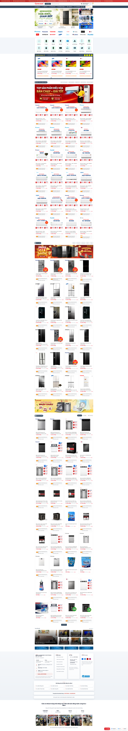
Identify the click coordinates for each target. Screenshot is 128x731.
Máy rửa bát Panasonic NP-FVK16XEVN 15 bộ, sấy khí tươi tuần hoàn (42, 456)
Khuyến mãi (89, 6)
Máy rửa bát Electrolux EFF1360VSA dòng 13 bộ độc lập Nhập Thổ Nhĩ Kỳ (56, 570)
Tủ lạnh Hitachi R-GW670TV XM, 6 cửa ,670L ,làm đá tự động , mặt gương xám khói (41, 298)
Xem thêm (64, 624)
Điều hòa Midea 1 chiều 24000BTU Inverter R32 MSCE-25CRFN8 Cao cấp (71, 186)
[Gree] (75, 34)
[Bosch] (68, 32)
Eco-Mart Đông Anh (40, 685)
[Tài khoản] (90, 4)
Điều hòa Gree (83, 82)
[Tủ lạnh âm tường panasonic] (56, 17)
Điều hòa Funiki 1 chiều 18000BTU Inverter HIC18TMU (56, 232)
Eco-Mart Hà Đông (84, 685)
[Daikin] (37, 32)
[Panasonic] (45, 32)
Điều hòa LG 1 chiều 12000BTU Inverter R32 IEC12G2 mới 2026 (70, 232)
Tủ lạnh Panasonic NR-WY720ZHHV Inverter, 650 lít (41, 274)
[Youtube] (87, 659)
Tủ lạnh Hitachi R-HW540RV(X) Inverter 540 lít (70, 344)
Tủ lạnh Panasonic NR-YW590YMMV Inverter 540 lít (56, 344)
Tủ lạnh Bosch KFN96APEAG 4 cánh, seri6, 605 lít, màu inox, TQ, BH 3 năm (42, 367)
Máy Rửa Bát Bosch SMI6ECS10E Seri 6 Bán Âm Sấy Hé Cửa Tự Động (71, 479)
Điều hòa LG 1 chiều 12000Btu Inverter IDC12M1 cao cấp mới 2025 (86, 141)
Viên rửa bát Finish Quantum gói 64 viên (71, 570)
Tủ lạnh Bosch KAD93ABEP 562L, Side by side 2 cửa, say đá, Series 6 (86, 321)
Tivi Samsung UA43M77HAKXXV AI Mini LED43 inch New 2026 (42, 72)
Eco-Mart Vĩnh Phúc (69, 685)
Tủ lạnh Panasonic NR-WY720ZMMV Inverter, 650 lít (56, 274)
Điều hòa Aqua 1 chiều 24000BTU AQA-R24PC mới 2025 (85, 186)
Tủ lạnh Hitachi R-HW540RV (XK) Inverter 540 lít (85, 344)
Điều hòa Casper (90, 82)
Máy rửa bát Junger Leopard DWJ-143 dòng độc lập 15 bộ (71, 616)
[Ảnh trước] (37, 720)
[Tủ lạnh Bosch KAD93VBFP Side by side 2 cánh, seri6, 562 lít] (41, 312)
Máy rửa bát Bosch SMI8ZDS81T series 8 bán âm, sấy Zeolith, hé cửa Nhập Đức (86, 479)
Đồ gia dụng (40, 415)
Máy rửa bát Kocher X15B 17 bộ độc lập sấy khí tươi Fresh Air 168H (42, 547)
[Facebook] (82, 659)
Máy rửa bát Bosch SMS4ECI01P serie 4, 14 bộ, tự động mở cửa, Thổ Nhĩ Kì (56, 479)
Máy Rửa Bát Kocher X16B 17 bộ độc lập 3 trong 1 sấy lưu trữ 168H (71, 501)
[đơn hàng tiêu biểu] (86, 12)
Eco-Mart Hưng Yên (54, 688)
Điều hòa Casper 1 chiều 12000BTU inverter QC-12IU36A (86, 164)
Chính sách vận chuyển (60, 659)
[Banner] (64, 406)
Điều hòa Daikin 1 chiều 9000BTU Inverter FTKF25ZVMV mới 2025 (41, 141)
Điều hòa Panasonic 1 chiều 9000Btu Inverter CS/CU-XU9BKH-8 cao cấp (71, 209)
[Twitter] (85, 659)
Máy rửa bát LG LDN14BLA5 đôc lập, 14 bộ (85, 456)
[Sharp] (52, 34)
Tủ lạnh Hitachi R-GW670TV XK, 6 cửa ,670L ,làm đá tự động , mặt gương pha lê (85, 274)
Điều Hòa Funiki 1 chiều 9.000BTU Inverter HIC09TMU (56, 164)
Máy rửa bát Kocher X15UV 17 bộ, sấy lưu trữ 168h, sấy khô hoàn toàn (71, 456)
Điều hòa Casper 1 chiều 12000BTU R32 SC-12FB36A (71, 164)
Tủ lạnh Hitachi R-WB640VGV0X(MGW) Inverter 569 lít (71, 390)
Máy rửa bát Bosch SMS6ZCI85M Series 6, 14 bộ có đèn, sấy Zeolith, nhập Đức (56, 593)
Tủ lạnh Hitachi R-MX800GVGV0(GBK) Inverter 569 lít (42, 344)
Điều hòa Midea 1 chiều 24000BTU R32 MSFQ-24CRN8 (56, 186)
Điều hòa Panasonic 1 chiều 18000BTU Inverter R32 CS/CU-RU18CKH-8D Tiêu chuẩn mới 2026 (56, 119)
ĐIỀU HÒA (38, 6)
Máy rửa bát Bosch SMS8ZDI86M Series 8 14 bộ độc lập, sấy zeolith (71, 433)
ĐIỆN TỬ (45, 6)
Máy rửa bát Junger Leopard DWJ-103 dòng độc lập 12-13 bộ (86, 616)
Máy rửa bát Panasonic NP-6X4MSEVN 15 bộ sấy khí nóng (56, 433)
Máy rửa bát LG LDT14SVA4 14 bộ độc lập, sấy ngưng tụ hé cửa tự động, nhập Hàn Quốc (71, 593)
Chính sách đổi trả (59, 661)
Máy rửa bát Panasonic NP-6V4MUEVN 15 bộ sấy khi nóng (41, 433)
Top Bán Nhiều (40, 55)
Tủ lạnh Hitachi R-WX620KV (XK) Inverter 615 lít (85, 298)
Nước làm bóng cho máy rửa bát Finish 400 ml (41, 593)
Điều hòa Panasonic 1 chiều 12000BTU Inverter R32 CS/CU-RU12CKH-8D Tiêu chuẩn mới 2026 (71, 119)
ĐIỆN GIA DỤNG (62, 6)
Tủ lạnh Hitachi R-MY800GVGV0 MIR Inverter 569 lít (71, 321)
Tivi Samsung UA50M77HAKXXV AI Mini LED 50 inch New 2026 (56, 72)
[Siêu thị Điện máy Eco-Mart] (39, 3)
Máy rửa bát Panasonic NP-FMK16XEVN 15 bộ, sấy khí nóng (85, 433)
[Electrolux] (83, 34)
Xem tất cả (91, 628)
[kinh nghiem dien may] (86, 19)
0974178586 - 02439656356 (69, 693)
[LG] (90, 32)
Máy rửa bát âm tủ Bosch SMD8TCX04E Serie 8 (55, 456)
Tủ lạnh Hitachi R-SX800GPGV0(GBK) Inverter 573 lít (56, 367)
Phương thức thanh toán (60, 666)
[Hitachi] (45, 34)
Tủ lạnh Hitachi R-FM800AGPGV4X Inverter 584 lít (56, 321)
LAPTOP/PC (78, 6)
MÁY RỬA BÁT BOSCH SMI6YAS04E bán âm (86, 593)
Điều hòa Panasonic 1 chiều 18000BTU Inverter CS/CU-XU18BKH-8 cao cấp (40, 232)
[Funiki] (90, 34)
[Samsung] (60, 34)
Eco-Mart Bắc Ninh (69, 688)
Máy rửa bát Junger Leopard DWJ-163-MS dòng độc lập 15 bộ (41, 524)
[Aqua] (60, 32)
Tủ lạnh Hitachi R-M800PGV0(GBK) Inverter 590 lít (86, 367)
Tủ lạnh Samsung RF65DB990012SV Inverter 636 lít (71, 298)
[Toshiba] (52, 32)
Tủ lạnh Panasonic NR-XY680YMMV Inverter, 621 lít (71, 274)
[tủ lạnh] (64, 251)
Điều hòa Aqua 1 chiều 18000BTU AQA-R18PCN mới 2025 (41, 209)
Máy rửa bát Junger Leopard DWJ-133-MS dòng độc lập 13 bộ (56, 524)
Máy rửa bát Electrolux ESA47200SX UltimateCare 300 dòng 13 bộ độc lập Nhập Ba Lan (85, 547)
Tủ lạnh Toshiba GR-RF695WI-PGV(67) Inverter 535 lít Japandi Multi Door (85, 390)
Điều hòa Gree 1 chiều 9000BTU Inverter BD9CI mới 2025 (41, 164)
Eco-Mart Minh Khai (84, 688)
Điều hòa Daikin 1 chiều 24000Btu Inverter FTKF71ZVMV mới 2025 (56, 141)
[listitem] (41, 720)
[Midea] (68, 34)
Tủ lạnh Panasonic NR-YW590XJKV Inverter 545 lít (71, 367)
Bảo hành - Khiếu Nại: (73, 660)
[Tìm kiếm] (53, 4)
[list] (64, 720)
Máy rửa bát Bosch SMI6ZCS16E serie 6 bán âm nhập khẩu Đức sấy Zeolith (56, 547)
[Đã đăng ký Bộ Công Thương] (86, 676)
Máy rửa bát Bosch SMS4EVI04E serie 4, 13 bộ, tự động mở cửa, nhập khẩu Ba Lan (41, 479)
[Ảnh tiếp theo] (91, 720)
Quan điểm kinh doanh (60, 671)
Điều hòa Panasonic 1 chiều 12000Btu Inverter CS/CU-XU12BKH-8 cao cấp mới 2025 (85, 209)
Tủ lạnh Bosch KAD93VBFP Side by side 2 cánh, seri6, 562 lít (41, 321)
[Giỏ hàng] (92, 4)
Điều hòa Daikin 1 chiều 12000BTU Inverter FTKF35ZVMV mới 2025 (86, 119)
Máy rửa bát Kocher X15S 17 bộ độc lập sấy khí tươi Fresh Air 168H (86, 524)
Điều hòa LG (78, 82)
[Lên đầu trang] (126, 722)
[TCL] (37, 34)
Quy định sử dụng (59, 664)
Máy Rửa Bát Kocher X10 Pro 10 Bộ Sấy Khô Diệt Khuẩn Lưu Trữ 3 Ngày (42, 501)
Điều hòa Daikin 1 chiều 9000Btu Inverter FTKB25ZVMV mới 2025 (70, 141)
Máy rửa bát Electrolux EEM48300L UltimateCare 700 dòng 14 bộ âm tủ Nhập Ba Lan (71, 547)
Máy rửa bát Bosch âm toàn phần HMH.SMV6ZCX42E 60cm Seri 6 (56, 616)
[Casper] (75, 32)
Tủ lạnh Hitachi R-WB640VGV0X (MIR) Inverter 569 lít (41, 389)
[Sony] (83, 32)
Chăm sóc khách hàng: (74, 662)
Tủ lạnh (39, 243)
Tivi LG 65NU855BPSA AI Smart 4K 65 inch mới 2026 (70, 72)
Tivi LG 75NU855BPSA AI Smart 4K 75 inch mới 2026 (85, 72)
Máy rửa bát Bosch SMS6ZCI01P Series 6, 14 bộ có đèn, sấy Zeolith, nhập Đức (86, 502)
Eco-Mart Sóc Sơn (54, 685)
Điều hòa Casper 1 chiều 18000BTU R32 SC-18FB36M (86, 232)
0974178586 (85, 4)
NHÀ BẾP (70, 6)
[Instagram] (90, 659)
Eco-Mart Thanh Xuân (40, 688)
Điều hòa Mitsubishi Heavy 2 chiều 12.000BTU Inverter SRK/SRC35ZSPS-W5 (56, 209)
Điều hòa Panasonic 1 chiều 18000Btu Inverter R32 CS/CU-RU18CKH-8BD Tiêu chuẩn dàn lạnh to (42, 119)
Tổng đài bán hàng (73, 664)
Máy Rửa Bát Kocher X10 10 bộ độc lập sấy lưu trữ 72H (56, 501)
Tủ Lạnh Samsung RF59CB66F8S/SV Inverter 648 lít (56, 389)
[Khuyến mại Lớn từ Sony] (86, 26)
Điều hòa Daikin (71, 82)
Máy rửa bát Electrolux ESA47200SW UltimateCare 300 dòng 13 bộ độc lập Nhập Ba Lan (41, 570)
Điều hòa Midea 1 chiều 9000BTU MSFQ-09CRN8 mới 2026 (41, 186)
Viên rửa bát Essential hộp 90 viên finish (71, 524)
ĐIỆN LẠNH (53, 6)
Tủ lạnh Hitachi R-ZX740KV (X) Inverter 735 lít (56, 298)
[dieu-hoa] (64, 93)
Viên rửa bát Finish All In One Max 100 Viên (85, 570)
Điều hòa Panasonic (64, 82)
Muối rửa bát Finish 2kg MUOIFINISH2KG (40, 616)
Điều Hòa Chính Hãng (42, 82)
